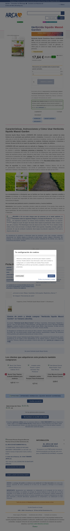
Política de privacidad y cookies (46, 279)
